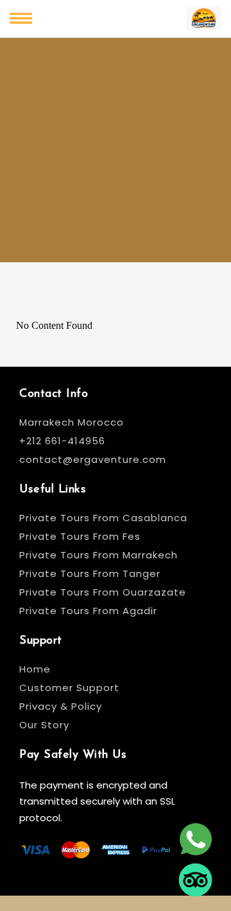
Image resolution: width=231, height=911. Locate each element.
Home (35, 669)
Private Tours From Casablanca (105, 517)
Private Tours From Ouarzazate (102, 592)
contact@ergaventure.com (92, 459)
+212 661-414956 (62, 440)
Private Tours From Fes (80, 536)
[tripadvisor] (195, 882)
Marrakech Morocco (71, 422)
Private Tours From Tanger (89, 573)
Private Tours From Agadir (88, 610)
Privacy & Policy (60, 706)
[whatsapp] (195, 842)
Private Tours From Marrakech (98, 555)
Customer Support (69, 687)
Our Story (44, 724)
